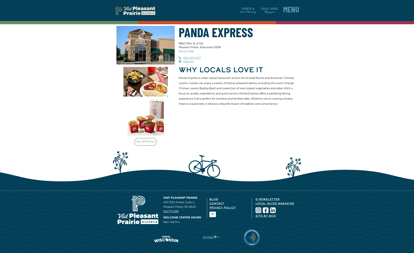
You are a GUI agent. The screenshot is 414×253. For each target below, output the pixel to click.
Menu (291, 10)
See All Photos (145, 141)
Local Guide (269, 10)
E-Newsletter (268, 199)
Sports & (248, 10)
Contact (216, 203)
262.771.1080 (171, 211)
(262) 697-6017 (192, 58)
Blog (213, 199)
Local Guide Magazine (275, 203)
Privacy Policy (222, 208)
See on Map (186, 51)
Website (188, 61)
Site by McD (266, 216)
